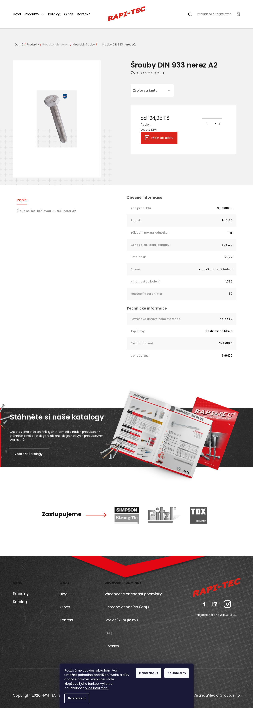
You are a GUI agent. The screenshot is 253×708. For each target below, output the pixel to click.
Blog (64, 593)
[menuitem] (18, 14)
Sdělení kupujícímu (121, 619)
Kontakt (66, 619)
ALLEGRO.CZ (228, 615)
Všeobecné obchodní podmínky (133, 593)
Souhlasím (176, 673)
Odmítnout (148, 673)
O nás (65, 606)
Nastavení (77, 698)
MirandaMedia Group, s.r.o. (216, 695)
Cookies (112, 645)
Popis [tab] (22, 199)
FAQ (108, 632)
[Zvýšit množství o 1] (219, 123)
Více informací (97, 688)
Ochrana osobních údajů (127, 606)
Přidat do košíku (162, 138)
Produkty (21, 593)
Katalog (20, 601)
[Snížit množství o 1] (215, 122)
